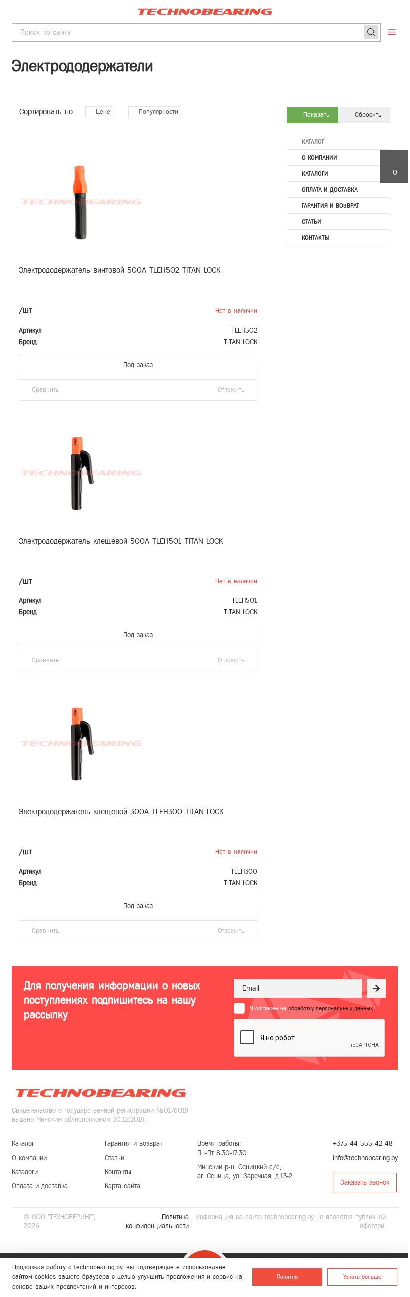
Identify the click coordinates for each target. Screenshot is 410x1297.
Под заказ (138, 365)
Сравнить (45, 389)
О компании (320, 157)
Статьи (312, 221)
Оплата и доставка (330, 189)
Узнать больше (363, 1277)
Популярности (157, 111)
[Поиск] (371, 32)
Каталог (313, 141)
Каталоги (315, 173)
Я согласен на (311, 1008)
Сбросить (367, 114)
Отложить (231, 389)
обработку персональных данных (330, 1008)
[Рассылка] (376, 988)
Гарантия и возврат (331, 205)
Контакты (316, 237)
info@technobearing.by (365, 1158)
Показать (315, 114)
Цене (102, 111)
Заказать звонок (365, 1182)
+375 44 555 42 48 (363, 1143)
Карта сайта (122, 1186)
